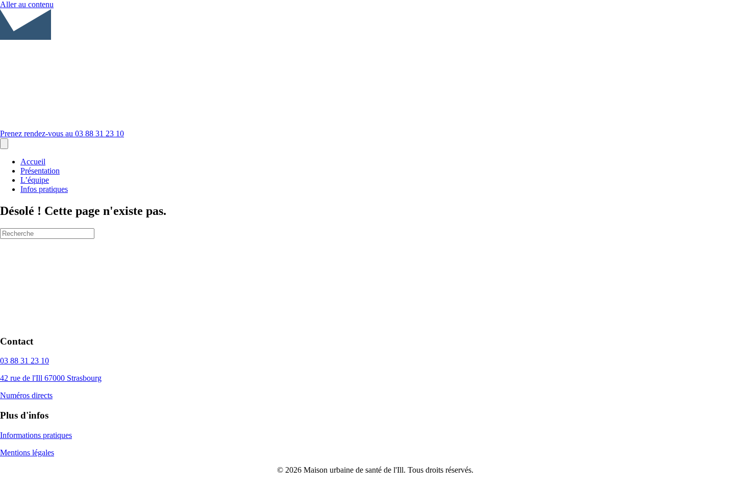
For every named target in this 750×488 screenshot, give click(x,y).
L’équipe (34, 180)
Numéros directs (26, 395)
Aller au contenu (27, 4)
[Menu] (4, 143)
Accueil (32, 161)
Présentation (40, 170)
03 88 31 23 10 (24, 360)
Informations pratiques (36, 435)
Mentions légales (27, 452)
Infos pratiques (44, 189)
